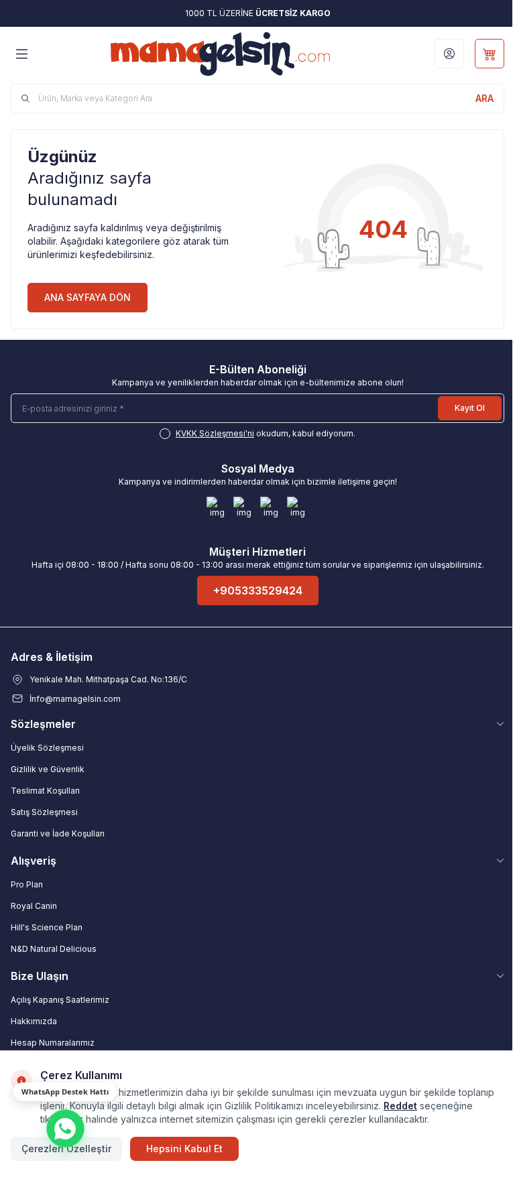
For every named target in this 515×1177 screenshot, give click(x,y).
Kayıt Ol (470, 408)
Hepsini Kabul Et (184, 1148)
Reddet (400, 1105)
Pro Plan (27, 884)
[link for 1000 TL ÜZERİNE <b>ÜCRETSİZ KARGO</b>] (257, 13)
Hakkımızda (34, 1021)
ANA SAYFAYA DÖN (87, 297)
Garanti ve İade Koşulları (58, 833)
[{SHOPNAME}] (221, 54)
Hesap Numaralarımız (53, 1043)
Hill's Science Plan (46, 927)
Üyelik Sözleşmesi (47, 748)
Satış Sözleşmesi (44, 812)
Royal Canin (34, 906)
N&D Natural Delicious (54, 949)
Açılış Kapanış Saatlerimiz (60, 1000)
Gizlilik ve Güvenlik (47, 769)
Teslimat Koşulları (45, 791)
